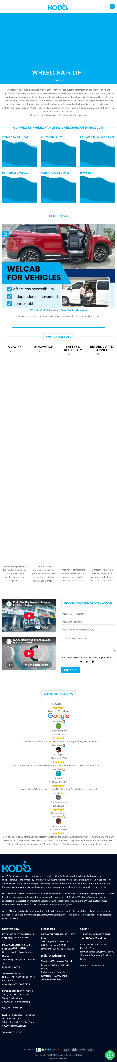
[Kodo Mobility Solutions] (58, 6)
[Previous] (6, 48)
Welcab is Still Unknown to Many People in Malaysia (58, 310)
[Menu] (112, 6)
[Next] (111, 48)
